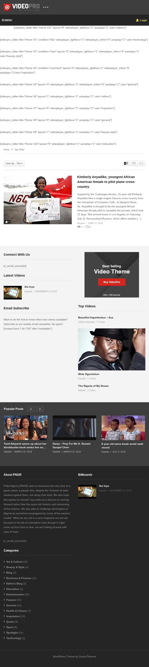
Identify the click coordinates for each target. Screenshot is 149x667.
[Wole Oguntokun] (111, 349)
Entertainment (15, 594)
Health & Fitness (16, 610)
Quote (10, 621)
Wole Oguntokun (88, 374)
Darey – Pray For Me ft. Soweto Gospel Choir (72, 445)
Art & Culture (14, 561)
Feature (11, 599)
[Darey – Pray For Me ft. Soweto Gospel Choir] (74, 428)
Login (143, 20)
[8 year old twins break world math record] (123, 428)
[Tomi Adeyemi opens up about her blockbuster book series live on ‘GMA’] (25, 428)
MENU (8, 20)
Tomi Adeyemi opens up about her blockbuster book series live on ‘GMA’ (25, 445)
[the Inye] (13, 292)
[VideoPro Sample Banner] (111, 296)
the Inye (30, 286)
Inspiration (13, 616)
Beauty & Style (15, 567)
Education (12, 589)
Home (7, 149)
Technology (13, 638)
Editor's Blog (14, 583)
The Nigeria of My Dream (93, 385)
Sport (9, 627)
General (11, 605)
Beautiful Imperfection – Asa (95, 317)
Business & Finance (18, 578)
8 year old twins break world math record (122, 445)
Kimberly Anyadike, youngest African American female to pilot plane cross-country (106, 182)
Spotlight (12, 632)
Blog (9, 572)
